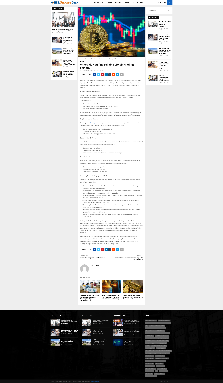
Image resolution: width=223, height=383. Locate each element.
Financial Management (162, 338)
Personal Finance (150, 366)
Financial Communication (162, 335)
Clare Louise (85, 70)
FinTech (147, 345)
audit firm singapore (151, 320)
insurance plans (150, 350)
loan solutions (149, 355)
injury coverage (161, 348)
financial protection (162, 340)
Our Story (169, 381)
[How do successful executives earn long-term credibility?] (63, 19)
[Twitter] (161, 3)
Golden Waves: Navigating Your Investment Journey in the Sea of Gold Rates (133, 297)
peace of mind (159, 363)
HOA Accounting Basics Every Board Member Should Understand (68, 51)
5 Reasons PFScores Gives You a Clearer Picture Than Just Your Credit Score (132, 341)
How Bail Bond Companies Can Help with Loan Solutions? (129, 259)
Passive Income (149, 363)
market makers (160, 355)
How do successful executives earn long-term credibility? (62, 30)
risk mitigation (149, 371)
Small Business (163, 371)
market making (149, 358)
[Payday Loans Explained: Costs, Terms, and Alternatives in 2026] (57, 63)
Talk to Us (162, 381)
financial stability (150, 343)
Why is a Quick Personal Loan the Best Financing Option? (68, 39)
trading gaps (149, 373)
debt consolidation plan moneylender (155, 333)
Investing (140, 2)
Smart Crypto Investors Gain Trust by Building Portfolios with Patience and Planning (110, 297)
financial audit (149, 335)
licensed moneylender (151, 353)
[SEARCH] (169, 10)
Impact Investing (150, 348)
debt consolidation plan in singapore (155, 330)
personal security (150, 368)
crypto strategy (160, 328)
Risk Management (162, 368)
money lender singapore (162, 358)
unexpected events (159, 373)
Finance (109, 2)
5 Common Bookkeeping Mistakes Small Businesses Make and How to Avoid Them (132, 331)
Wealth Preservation (151, 376)
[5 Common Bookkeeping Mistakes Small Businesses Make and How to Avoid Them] (118, 332)
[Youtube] (165, 3)
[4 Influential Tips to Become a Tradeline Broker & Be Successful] (118, 322)
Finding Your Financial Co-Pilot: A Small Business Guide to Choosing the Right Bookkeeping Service (89, 298)
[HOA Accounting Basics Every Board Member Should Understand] (57, 51)
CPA (146, 325)
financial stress (161, 343)
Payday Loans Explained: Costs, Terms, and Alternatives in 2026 (69, 62)
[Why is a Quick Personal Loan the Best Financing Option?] (57, 40)
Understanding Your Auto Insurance (92, 258)
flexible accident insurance (159, 345)
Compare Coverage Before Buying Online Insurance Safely (68, 74)
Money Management (160, 360)
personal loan (160, 366)
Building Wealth (99, 2)
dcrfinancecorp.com (95, 381)
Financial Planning (150, 340)
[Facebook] (159, 3)
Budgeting (118, 2)
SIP (156, 371)
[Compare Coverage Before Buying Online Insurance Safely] (57, 74)
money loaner (149, 360)
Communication (129, 2)
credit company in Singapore (157, 325)
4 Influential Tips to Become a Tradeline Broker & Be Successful (132, 320)
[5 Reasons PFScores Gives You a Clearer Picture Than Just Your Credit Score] (118, 342)
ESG (168, 333)
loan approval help (164, 353)
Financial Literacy (150, 338)
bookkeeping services (164, 320)
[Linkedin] (163, 3)
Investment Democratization (163, 350)
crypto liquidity (150, 328)
